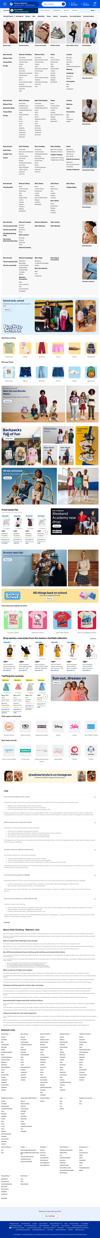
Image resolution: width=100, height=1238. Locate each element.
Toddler (62, 1108)
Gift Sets (42, 1054)
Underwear (22, 134)
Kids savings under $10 (26, 1161)
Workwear (22, 137)
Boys (61, 1103)
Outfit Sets (22, 71)
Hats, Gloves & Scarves (72, 164)
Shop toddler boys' (45, 1162)
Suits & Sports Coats (6, 1133)
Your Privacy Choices (18, 1227)
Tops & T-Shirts (23, 169)
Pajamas (42, 1064)
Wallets (68, 78)
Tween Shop (4, 1194)
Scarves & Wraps (23, 289)
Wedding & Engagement (73, 66)
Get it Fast (66, 10)
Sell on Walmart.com (56, 1223)
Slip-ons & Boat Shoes (57, 114)
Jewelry (55, 16)
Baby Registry (4, 1179)
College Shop (57, 10)
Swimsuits (22, 88)
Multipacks (4, 1062)
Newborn (62, 1039)
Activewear (22, 57)
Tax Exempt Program (16, 1225)
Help (65, 1223)
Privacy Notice (65, 1225)
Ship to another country (22, 11)
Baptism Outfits (44, 1042)
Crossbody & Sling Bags (41, 263)
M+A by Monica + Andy (65, 1167)
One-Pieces (23, 1116)
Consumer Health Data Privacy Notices (77, 1227)
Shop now (93, 638)
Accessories (63, 16)
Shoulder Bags (23, 270)
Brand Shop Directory (39, 1229)
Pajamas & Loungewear (25, 73)
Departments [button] (8, 10)
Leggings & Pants (5, 1059)
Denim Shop (4, 1186)
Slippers (53, 75)
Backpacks (69, 76)
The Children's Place (84, 1167)
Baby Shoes (69, 149)
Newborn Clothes (44, 1039)
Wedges (53, 80)
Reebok (81, 1170)
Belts (67, 84)
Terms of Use (55, 1225)
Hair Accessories (23, 284)
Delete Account (79, 1229)
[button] (73, 4)
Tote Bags (22, 272)
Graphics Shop (5, 1189)
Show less (7, 922)
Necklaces (69, 62)
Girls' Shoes (69, 154)
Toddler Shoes (70, 151)
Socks (20, 123)
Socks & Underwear (40, 167)
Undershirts (22, 132)
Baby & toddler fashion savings (28, 1150)
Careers (35, 1223)
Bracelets (69, 57)
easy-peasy (62, 1160)
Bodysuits (42, 1044)
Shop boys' (43, 1152)
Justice (81, 1162)
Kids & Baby (41, 16)
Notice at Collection (49, 1227)
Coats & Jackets (23, 62)
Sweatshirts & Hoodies (25, 86)
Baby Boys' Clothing (56, 151)
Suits (20, 126)
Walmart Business (61, 1229)
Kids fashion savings (26, 1159)
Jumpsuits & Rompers (6, 1057)
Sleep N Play (43, 1077)
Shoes (49, 16)
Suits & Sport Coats (25, 1067)
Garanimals (62, 1162)
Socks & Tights (4, 1074)
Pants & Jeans (39, 160)
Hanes (80, 1157)
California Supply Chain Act (80, 1225)
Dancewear (22, 158)
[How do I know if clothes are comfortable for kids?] (95, 898)
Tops (20, 91)
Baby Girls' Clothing (56, 149)
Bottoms (21, 154)
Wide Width (54, 82)
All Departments (14, 1223)
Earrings (68, 60)
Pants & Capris (23, 75)
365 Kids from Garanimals (66, 1150)
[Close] (36, 10)
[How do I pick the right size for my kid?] (95, 796)
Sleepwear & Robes (40, 119)
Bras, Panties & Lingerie (25, 60)
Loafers (53, 71)
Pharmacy (50, 1229)
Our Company (43, 1223)
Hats (67, 86)
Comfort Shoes (55, 60)
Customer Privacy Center (34, 1227)
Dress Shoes (54, 62)
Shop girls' (43, 1155)
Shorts (21, 77)
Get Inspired (19, 16)
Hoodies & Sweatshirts (25, 110)
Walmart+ (75, 10)
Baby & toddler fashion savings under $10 (30, 1153)
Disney (81, 1150)
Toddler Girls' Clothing (57, 157)
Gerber (81, 1155)
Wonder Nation (63, 1172)
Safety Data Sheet (44, 1225)
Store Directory (25, 1223)
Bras (2, 1042)
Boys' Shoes (69, 156)
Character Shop (5, 1181)
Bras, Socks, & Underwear (26, 151)
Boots (52, 57)
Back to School (45, 10)
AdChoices (61, 1227)
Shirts (20, 119)
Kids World (4, 1191)
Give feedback (50, 1216)
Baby (61, 1101)
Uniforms (21, 174)
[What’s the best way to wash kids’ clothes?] (95, 821)
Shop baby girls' (44, 1160)
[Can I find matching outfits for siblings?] (95, 874)
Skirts (20, 80)
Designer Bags (23, 267)
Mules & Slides (55, 68)
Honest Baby (82, 1160)
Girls (61, 1106)
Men (34, 16)
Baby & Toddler (24, 1184)
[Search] (63, 4)
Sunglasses (69, 89)
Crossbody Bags (23, 265)
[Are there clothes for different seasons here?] (95, 849)
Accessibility (84, 1223)
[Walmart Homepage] (4, 4)
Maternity (22, 68)
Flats (52, 64)
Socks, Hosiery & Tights (25, 82)
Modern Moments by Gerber (67, 1170)
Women (28, 16)
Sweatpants (4, 1079)
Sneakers (53, 77)
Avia (61, 1155)
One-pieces (43, 1067)
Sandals (53, 73)
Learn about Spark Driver (23, 1229)
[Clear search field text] (59, 4)
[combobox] (54, 4)
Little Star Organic (64, 1165)
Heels (52, 66)
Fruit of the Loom (83, 1152)
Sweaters (21, 84)
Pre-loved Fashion (75, 16)
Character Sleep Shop (6, 1184)
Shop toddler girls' (44, 1165)
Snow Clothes (43, 1079)
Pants (20, 117)
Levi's (80, 1165)
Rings (68, 64)
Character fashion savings (27, 1156)
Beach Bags (22, 263)
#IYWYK (70, 1229)
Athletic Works (63, 1152)
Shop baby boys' (44, 1157)
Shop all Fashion (8, 16)
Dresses (21, 64)
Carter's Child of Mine (65, 1157)
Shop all (3, 1037)
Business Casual (23, 105)
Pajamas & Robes (24, 114)
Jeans (20, 66)
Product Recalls (74, 1223)
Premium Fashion (88, 16)
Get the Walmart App (30, 1225)
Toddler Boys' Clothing (57, 160)
